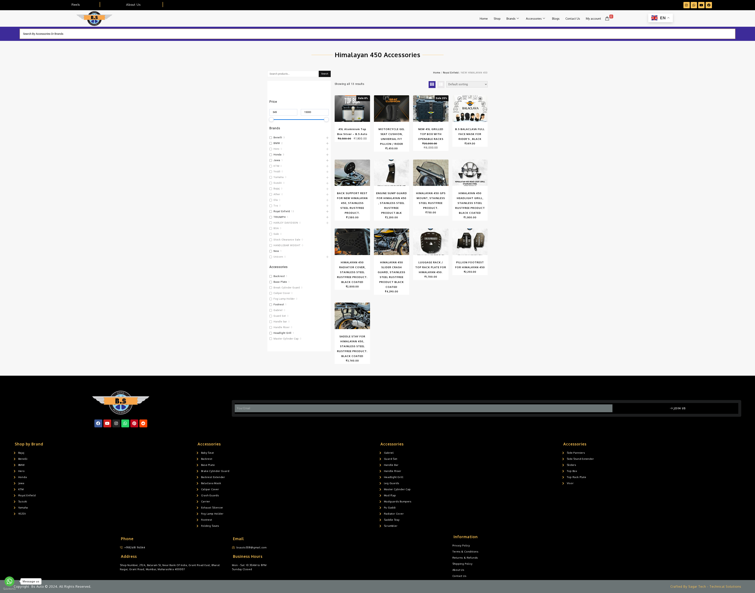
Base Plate (280, 281)
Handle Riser (281, 327)
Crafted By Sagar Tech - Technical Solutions (705, 586)
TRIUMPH (279, 217)
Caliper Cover (281, 293)
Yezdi (276, 171)
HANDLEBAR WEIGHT (287, 245)
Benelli (277, 137)
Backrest (279, 276)
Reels (75, 4)
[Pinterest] (134, 423)
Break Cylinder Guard (286, 287)
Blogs (556, 18)
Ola (275, 199)
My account (593, 18)
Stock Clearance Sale (286, 239)
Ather (276, 194)
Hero (276, 148)
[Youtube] (701, 5)
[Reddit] (143, 423)
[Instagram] (686, 5)
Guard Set (279, 315)
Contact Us (572, 18)
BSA (276, 228)
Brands (511, 18)
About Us (133, 4)
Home (484, 18)
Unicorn (278, 256)
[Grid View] (432, 84)
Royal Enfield (281, 211)
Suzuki (277, 182)
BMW (276, 143)
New (276, 251)
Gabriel (278, 310)
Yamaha (278, 177)
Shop (497, 18)
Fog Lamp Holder (284, 298)
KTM (276, 165)
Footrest (278, 304)
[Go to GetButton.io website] (9, 589)
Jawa (276, 160)
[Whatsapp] (694, 5)
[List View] (440, 84)
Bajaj (276, 188)
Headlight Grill (282, 332)
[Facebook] (709, 5)
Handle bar (280, 321)
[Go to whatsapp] (9, 581)
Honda (277, 154)
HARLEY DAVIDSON (285, 222)
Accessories (534, 18)
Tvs (275, 205)
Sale (276, 233)
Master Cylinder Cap (286, 338)
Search (324, 74)
